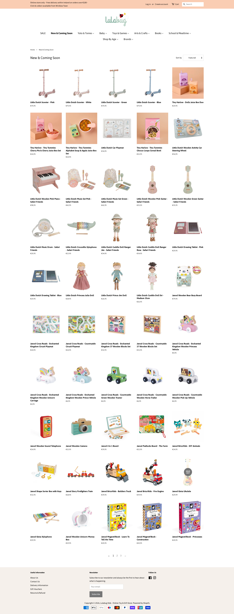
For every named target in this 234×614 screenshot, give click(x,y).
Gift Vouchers (36, 589)
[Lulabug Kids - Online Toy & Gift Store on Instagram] (154, 578)
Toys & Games (119, 33)
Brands (128, 39)
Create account (161, 4)
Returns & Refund (37, 593)
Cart (177, 4)
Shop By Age (110, 39)
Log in (148, 4)
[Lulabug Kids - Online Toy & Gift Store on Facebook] (150, 578)
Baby (102, 33)
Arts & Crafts (141, 33)
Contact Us (35, 581)
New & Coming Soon (61, 33)
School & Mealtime (179, 33)
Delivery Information (39, 585)
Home (32, 50)
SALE (43, 33)
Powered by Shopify (141, 603)
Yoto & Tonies (85, 33)
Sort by (179, 58)
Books (158, 33)
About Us (34, 578)
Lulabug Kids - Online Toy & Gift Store (116, 603)
